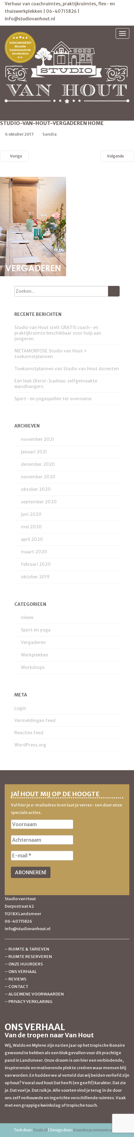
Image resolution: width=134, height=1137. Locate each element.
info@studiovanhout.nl (30, 19)
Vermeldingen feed (34, 720)
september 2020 (39, 502)
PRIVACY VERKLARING (30, 1001)
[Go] (114, 291)
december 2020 (38, 464)
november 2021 (37, 439)
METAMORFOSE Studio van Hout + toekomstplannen (50, 353)
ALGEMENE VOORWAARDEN (36, 994)
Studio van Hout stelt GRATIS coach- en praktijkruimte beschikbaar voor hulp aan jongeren (57, 333)
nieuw (27, 617)
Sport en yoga (35, 630)
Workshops (33, 667)
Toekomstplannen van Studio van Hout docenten (66, 369)
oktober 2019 (35, 577)
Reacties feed (28, 733)
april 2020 (32, 539)
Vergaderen (33, 642)
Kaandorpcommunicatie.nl (97, 1130)
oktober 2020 (36, 489)
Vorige (15, 156)
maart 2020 (34, 552)
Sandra (49, 134)
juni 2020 (31, 514)
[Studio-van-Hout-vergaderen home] (33, 226)
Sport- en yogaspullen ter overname (53, 398)
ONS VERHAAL (22, 971)
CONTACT (18, 986)
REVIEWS (17, 979)
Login (20, 708)
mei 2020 (31, 527)
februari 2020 (36, 564)
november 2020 (38, 477)
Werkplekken (34, 655)
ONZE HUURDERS (25, 964)
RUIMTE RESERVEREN (30, 956)
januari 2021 (34, 452)
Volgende (116, 156)
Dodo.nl (40, 1130)
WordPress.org (30, 745)
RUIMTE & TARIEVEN (28, 949)
